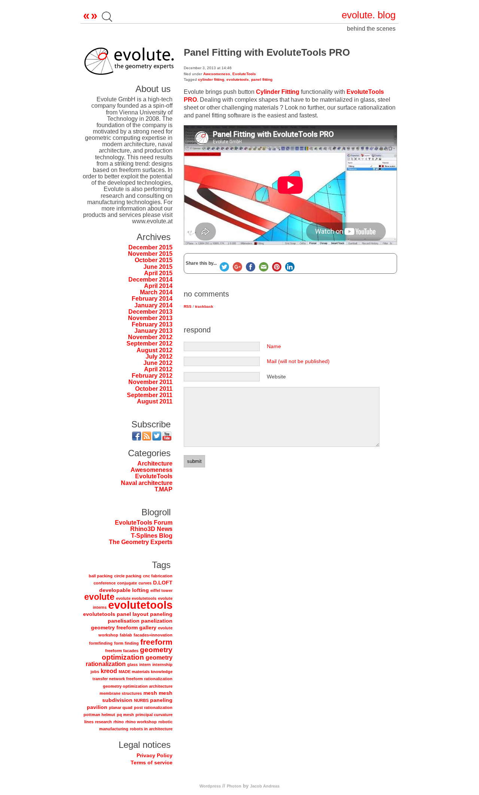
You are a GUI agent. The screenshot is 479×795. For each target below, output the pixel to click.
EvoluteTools (154, 476)
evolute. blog (369, 15)
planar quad (120, 707)
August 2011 (155, 401)
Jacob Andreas (265, 786)
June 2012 (158, 363)
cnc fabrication (158, 576)
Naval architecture (147, 483)
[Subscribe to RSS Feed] (146, 437)
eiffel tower (161, 590)
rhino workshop (141, 721)
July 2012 (159, 356)
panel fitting (261, 79)
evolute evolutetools (136, 598)
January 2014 (153, 305)
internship (162, 664)
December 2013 (150, 312)
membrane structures (121, 693)
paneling (161, 700)
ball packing (101, 576)
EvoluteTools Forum (144, 522)
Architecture (155, 463)
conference (105, 583)
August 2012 (155, 350)
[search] (107, 18)
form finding (126, 643)
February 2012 (152, 375)
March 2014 (156, 292)
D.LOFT (163, 583)
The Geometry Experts (141, 542)
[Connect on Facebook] (136, 437)
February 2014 (152, 298)
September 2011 (150, 395)
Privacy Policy (155, 755)
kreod (109, 670)
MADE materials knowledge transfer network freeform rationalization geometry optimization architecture (132, 678)
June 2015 (158, 267)
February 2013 (152, 324)
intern (145, 664)
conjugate (127, 583)
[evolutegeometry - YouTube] (166, 437)
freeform (156, 642)
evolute (99, 597)
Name (274, 346)
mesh (150, 693)
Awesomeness (152, 470)
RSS (188, 306)
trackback (204, 306)
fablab (126, 635)
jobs (95, 671)
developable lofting (124, 590)
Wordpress (210, 786)
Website (276, 377)
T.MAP (164, 489)
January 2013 (153, 331)
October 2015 (154, 260)
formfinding (101, 643)
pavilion (97, 707)
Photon (234, 786)
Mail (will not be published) (298, 361)
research (103, 721)
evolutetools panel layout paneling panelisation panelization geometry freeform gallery (128, 620)
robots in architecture (151, 729)
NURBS (141, 700)
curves (145, 583)
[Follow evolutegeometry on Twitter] (156, 437)
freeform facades (121, 650)
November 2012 (150, 337)
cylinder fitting (211, 79)
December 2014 (150, 279)
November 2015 (150, 254)
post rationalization (153, 707)
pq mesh (125, 714)
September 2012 (149, 343)
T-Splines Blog (152, 535)
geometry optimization (137, 653)
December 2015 (150, 247)
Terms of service (152, 762)
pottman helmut (99, 714)
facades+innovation (153, 635)
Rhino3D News (151, 529)
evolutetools (140, 605)
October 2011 (154, 389)
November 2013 (150, 318)
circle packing (127, 576)
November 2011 (150, 382)
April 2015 (158, 273)
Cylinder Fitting (277, 92)
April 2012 (158, 369)
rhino (118, 721)
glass (132, 664)
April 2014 (158, 286)
